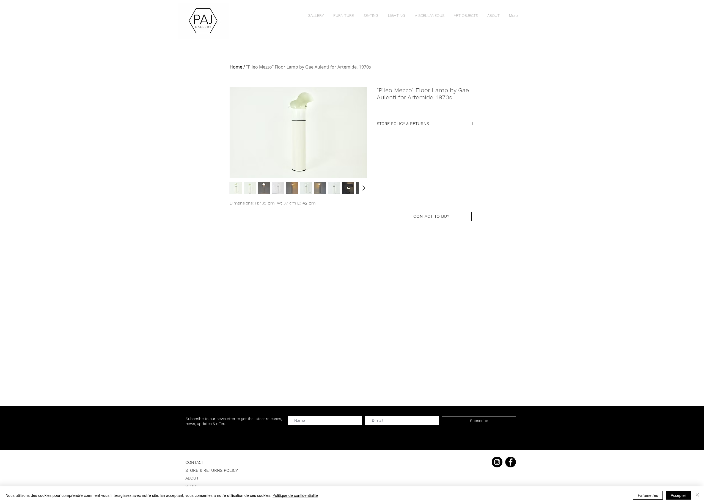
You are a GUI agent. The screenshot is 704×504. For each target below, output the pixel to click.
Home (236, 67)
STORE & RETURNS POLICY (211, 470)
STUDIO (192, 486)
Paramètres (648, 495)
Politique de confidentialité (295, 495)
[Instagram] (497, 462)
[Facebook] (510, 462)
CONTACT (194, 462)
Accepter (678, 495)
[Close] (697, 495)
